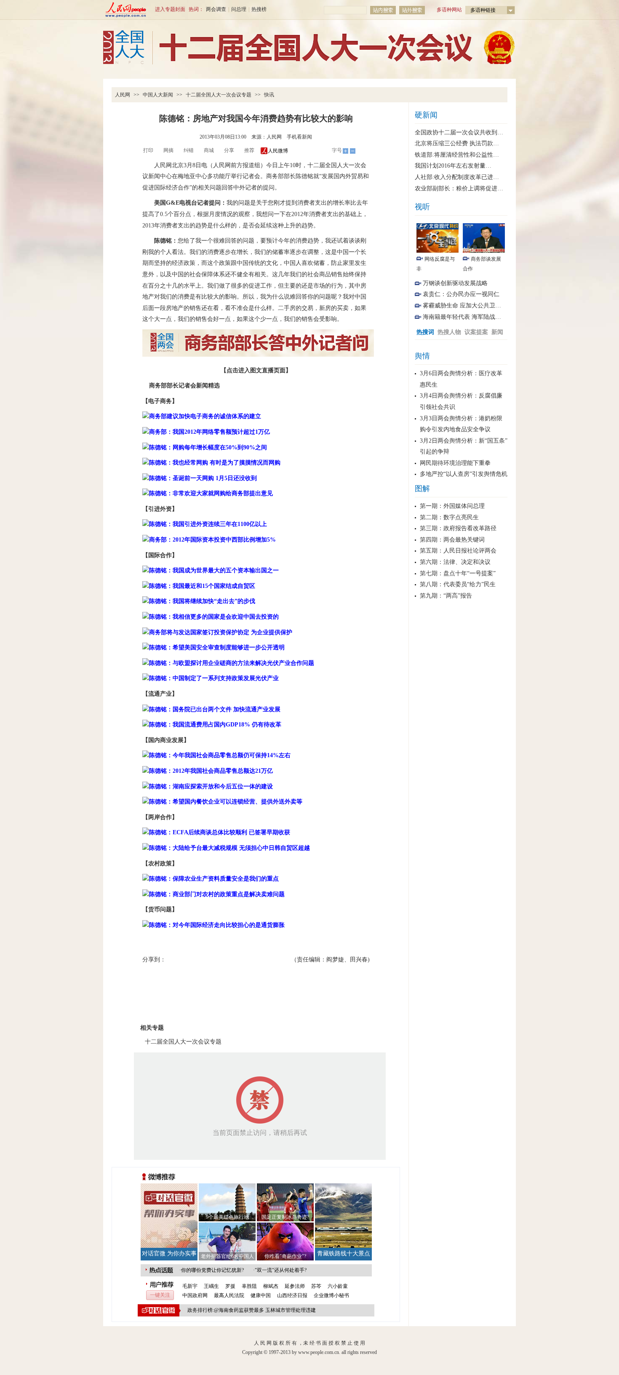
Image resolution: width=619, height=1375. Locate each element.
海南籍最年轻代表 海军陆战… (462, 317)
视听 (422, 207)
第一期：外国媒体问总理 (452, 506)
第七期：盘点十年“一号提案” (458, 573)
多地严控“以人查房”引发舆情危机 (463, 474)
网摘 (168, 150)
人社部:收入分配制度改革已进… (457, 177)
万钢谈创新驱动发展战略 (455, 283)
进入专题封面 (170, 9)
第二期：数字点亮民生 (449, 517)
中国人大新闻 (158, 95)
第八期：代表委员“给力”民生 (458, 584)
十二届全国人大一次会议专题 (218, 95)
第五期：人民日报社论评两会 (458, 550)
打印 (148, 150)
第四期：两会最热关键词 (452, 540)
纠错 (189, 150)
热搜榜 (259, 9)
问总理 (238, 9)
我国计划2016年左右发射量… (453, 166)
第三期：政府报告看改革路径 (458, 528)
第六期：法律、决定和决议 (455, 562)
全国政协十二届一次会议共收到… (459, 132)
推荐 (249, 150)
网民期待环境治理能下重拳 (455, 463)
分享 (229, 150)
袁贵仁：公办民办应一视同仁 (461, 294)
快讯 (269, 95)
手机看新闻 (299, 137)
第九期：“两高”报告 (446, 596)
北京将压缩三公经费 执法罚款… (457, 143)
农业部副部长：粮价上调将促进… (459, 188)
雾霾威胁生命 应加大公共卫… (462, 305)
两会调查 (216, 9)
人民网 (122, 95)
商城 (209, 150)
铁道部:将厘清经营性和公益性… (457, 155)
